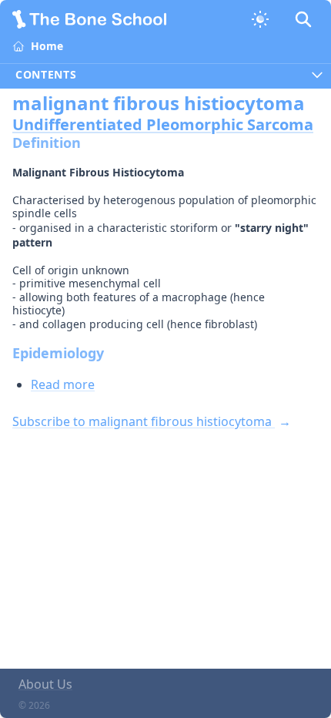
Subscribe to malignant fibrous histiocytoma (143, 421)
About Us (45, 684)
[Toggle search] (303, 19)
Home (47, 46)
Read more (63, 384)
